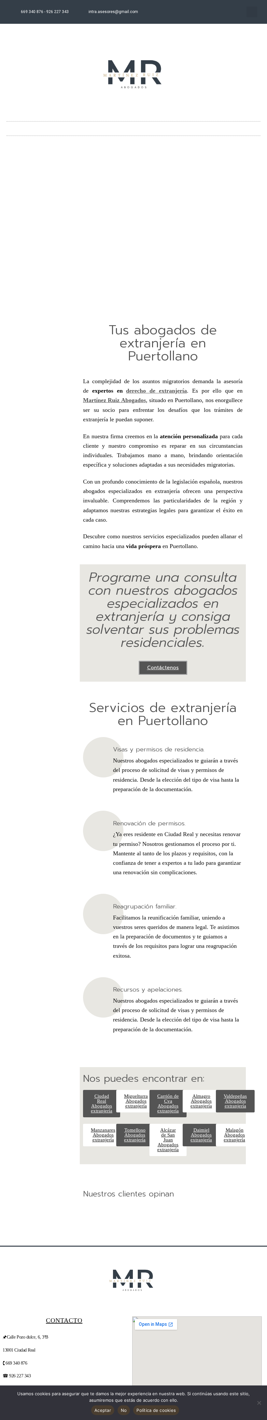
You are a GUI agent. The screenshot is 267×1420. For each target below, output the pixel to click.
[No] (259, 1402)
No (124, 1410)
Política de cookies (156, 1410)
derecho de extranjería (156, 390)
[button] (251, 12)
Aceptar (102, 1410)
